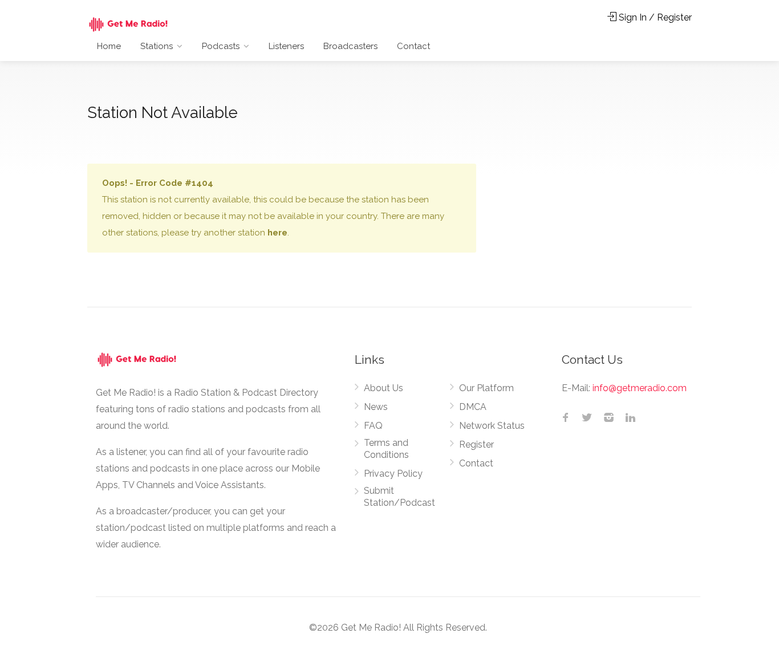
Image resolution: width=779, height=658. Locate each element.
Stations (156, 46)
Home (109, 46)
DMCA (472, 406)
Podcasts (221, 46)
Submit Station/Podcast (399, 496)
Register (476, 444)
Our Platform (486, 388)
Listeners (286, 46)
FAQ (373, 425)
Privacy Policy (393, 473)
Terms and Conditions (386, 448)
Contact (413, 46)
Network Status (492, 425)
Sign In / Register (654, 17)
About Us (383, 388)
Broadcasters (350, 46)
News (376, 406)
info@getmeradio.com (640, 388)
